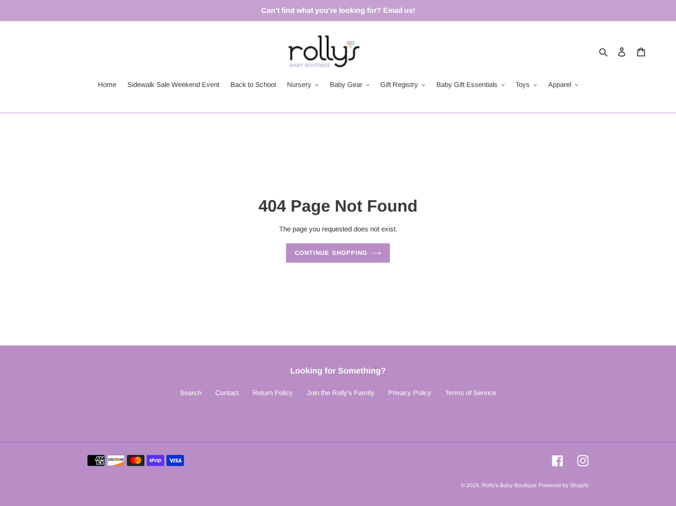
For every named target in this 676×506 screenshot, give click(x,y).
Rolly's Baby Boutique (509, 485)
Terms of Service (470, 393)
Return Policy (272, 393)
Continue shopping (331, 252)
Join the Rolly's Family (340, 393)
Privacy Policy (409, 393)
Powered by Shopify (564, 485)
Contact (227, 393)
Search (190, 393)
